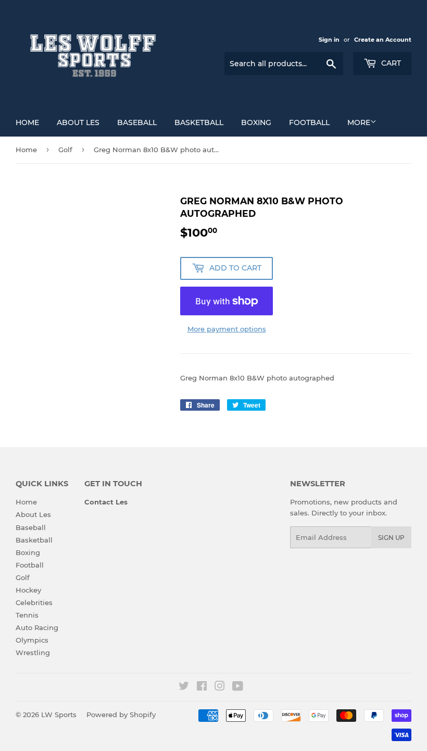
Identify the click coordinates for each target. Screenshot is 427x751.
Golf (65, 149)
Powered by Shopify (121, 714)
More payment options (226, 329)
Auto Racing (37, 627)
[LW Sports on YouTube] (237, 687)
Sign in (329, 39)
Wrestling (33, 652)
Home (27, 122)
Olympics (32, 640)
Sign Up (391, 537)
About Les (78, 122)
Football (309, 122)
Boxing (256, 122)
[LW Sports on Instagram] (220, 687)
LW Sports (59, 714)
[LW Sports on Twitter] (184, 687)
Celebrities (34, 602)
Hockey (28, 590)
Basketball (198, 122)
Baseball (137, 122)
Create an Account (382, 39)
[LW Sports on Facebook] (201, 687)
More (358, 122)
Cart (390, 63)
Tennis (27, 615)
